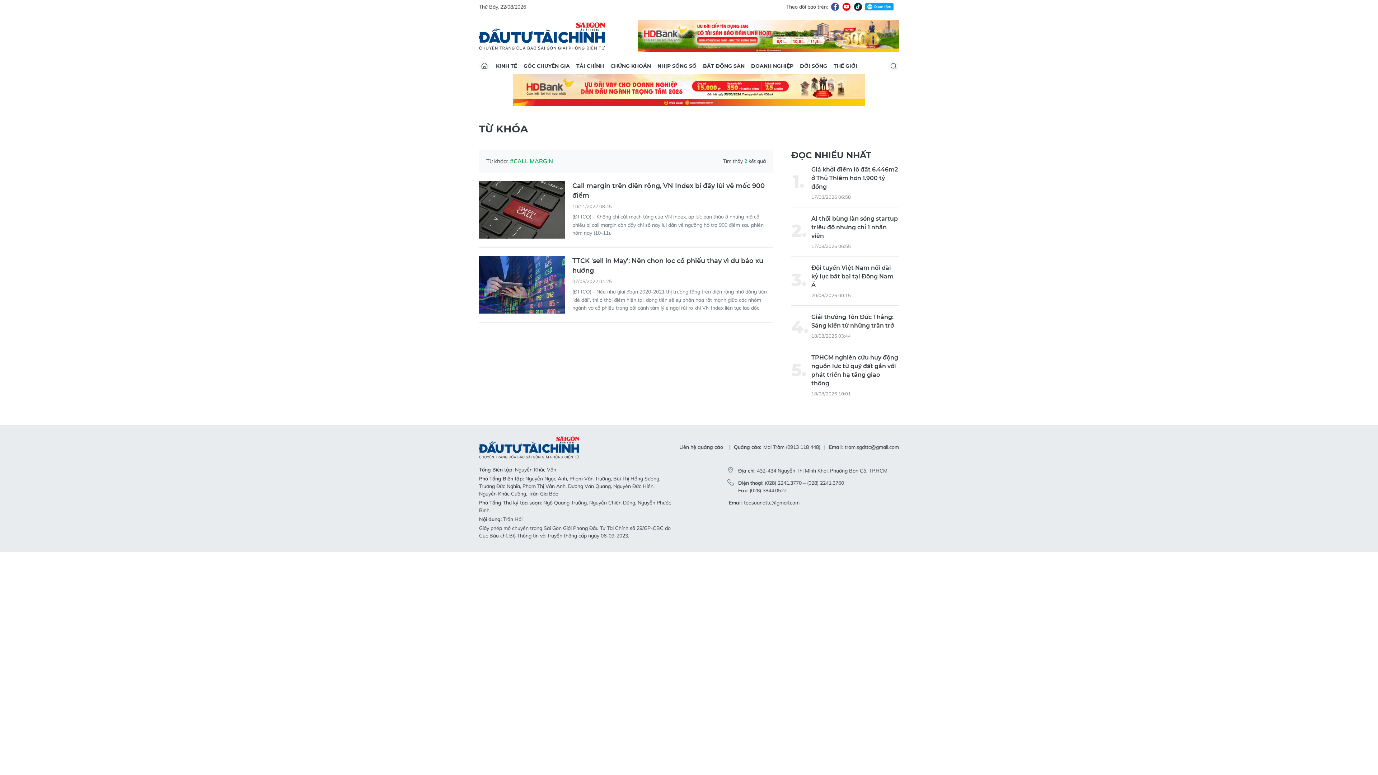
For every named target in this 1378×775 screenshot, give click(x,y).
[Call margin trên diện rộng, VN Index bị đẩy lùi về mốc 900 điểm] (522, 178)
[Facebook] (835, 7)
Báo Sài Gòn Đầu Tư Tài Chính (542, 36)
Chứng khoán (630, 66)
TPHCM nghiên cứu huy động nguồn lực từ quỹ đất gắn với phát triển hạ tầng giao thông (854, 338)
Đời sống (813, 66)
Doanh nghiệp (772, 66)
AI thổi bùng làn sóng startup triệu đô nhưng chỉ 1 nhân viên (854, 195)
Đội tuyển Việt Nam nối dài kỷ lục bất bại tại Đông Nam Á (852, 244)
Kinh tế (506, 66)
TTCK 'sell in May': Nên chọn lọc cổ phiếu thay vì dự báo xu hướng (667, 234)
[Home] (484, 66)
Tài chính (590, 66)
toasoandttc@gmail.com (772, 470)
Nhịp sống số (677, 66)
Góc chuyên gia (547, 66)
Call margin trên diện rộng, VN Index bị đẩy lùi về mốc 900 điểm (668, 159)
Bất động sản (724, 66)
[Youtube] (846, 7)
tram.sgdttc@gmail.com (872, 415)
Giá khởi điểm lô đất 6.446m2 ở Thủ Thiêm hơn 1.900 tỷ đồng (854, 146)
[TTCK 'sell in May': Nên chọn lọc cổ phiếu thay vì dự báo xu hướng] (522, 253)
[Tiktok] (858, 7)
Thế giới (845, 66)
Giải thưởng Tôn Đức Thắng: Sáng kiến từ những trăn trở (852, 289)
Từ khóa (503, 97)
